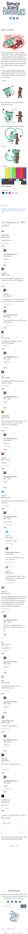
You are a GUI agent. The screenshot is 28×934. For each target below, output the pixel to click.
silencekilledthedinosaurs (11, 254)
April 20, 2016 (5, 760)
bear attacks (4, 208)
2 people (9, 304)
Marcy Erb (4, 591)
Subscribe (24, 906)
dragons (21, 208)
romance (17, 210)
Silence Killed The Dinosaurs (8, 929)
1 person (7, 243)
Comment (22, 832)
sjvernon (3, 495)
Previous (12, 846)
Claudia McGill (5, 415)
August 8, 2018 (5, 801)
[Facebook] (10, 18)
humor (3, 210)
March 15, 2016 (8, 296)
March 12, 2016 (5, 237)
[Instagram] (14, 18)
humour (7, 210)
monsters (12, 210)
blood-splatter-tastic (13, 208)
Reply (2, 246)
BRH (2, 680)
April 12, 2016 (9, 537)
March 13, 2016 (5, 337)
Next (17, 846)
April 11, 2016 (7, 256)
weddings (22, 210)
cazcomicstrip (5, 235)
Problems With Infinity (7, 720)
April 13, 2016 (9, 573)
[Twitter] (12, 902)
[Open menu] (14, 22)
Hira (2, 642)
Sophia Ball (4, 758)
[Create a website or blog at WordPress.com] (26, 929)
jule (2, 376)
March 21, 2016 (5, 722)
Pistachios (4, 273)
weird (2, 212)
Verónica (3, 457)
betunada (6, 294)
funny (24, 208)
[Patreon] (17, 18)
